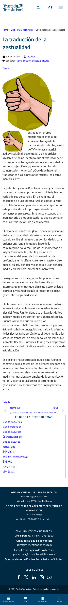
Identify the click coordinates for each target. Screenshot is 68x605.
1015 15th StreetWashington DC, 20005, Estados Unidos (34, 517)
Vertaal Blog (8, 447)
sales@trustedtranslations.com (34, 545)
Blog (13, 30)
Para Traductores (25, 30)
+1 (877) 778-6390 (42, 536)
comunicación (24, 61)
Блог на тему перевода (15, 456)
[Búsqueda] (38, 7)
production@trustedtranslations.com (34, 554)
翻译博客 (7, 461)
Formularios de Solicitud (49, 559)
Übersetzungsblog (12, 437)
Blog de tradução (11, 442)
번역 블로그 (8, 471)
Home (5, 30)
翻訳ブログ (8, 452)
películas (44, 61)
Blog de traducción (12, 422)
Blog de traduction (11, 432)
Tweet (6, 68)
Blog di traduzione (11, 427)
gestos (35, 61)
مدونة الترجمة (9, 466)
